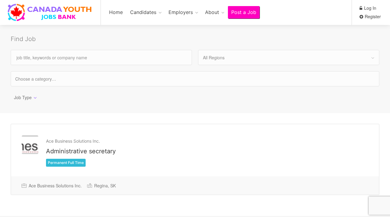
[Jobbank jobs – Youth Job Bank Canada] (50, 15)
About (212, 12)
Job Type (23, 97)
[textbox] (40, 78)
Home (116, 12)
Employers (180, 12)
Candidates (143, 12)
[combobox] (288, 57)
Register (372, 16)
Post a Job (243, 12)
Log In (369, 8)
